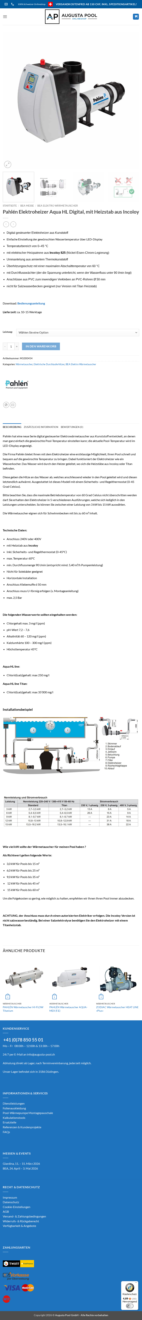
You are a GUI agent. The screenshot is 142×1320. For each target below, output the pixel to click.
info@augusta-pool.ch (41, 1054)
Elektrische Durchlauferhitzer (49, 364)
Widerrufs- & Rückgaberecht (21, 1221)
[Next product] (6, 224)
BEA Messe (27, 205)
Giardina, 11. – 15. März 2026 (21, 1163)
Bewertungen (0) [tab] (72, 427)
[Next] (132, 100)
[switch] (129, 1306)
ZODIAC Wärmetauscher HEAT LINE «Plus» (117, 1009)
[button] (5, 16)
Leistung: (8, 332)
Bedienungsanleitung (31, 303)
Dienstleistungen (14, 1103)
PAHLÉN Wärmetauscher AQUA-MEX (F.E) (68, 1009)
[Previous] (10, 100)
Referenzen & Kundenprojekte (22, 1127)
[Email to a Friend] (13, 405)
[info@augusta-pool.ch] (7, 4)
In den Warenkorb (41, 346)
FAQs (6, 1132)
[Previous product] (13, 224)
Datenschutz (11, 1202)
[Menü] (136, 1283)
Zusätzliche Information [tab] (41, 427)
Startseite (10, 205)
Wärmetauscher (24, 364)
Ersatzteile (9, 1122)
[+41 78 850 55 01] (13, 4)
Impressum (10, 1197)
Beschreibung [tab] (12, 427)
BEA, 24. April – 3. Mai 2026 (20, 1168)
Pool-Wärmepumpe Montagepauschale (28, 1113)
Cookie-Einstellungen (16, 1207)
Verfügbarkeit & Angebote (19, 1225)
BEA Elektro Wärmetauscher (57, 205)
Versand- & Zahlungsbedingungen (24, 1216)
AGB (6, 1211)
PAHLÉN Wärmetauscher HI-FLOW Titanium (23, 1009)
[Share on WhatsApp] (6, 405)
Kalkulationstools (14, 1117)
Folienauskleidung (14, 1108)
